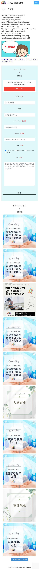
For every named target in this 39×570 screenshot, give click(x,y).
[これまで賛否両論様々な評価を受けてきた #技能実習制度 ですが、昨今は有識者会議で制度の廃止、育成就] (19, 231)
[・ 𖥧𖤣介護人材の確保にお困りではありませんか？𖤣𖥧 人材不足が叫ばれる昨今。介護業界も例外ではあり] (19, 299)
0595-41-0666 (19, 89)
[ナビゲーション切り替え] (36, 2)
